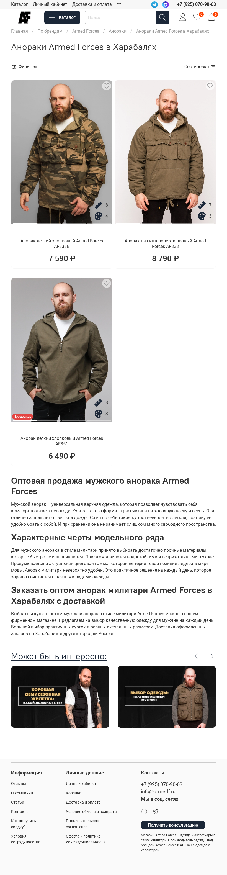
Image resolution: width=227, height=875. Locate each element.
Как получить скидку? (23, 823)
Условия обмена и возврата (91, 811)
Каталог (19, 4)
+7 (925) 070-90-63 (161, 784)
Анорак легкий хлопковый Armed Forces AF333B (61, 243)
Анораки (118, 31)
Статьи (17, 802)
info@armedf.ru (158, 791)
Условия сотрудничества (25, 839)
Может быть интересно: (59, 656)
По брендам (50, 31)
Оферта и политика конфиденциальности (85, 839)
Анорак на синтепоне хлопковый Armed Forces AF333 (165, 243)
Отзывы (18, 783)
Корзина (73, 793)
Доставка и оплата (92, 4)
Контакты (20, 811)
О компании (22, 793)
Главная (19, 31)
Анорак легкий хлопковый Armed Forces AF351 (61, 441)
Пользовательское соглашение (83, 823)
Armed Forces (85, 31)
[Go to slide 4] (99, 221)
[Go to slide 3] (74, 221)
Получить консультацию (173, 825)
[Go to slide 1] (25, 221)
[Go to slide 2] (49, 221)
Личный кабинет (50, 4)
